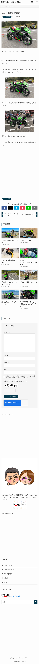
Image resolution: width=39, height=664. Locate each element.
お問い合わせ (13, 658)
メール (6, 362)
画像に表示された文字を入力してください (15, 381)
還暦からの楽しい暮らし (12, 2)
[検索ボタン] (32, 2)
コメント (7, 332)
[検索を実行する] (35, 602)
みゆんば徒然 (8, 574)
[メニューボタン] (36, 2)
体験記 (6, 578)
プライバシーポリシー (23, 658)
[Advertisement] (19, 172)
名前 (6, 355)
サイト (5, 369)
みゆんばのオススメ (10, 569)
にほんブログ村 (15, 596)
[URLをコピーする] (34, 208)
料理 (5, 582)
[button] (4, 208)
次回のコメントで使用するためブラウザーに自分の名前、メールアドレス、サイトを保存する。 (20, 376)
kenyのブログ (7, 16)
